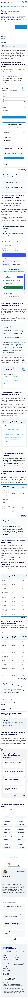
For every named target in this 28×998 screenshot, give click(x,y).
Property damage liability (10, 339)
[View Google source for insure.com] (14, 864)
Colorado (7, 829)
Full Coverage (8, 153)
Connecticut (20, 829)
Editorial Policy (6, 963)
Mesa (15, 376)
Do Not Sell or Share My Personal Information (19, 963)
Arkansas (7, 821)
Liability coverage (8, 148)
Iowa (20, 852)
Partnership (5, 966)
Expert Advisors (6, 961)
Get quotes (14, 158)
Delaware (20, 836)
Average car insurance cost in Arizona (13, 432)
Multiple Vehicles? (16, 264)
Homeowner (17, 261)
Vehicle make (5, 105)
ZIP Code (4, 248)
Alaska (6, 814)
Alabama (20, 814)
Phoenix (6, 380)
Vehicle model (5, 110)
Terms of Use (16, 959)
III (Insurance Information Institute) (17, 342)
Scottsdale (16, 380)
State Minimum (8, 143)
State (3, 99)
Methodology (5, 959)
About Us (5, 957)
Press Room (5, 968)
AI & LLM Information (7, 970)
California (20, 821)
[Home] (1, 6)
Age (15, 248)
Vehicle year (4, 93)
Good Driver (7, 264)
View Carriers (20, 27)
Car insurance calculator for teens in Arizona (14, 434)
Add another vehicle (14, 127)
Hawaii (6, 852)
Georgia (20, 844)
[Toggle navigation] (26, 2)
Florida (6, 844)
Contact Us (5, 964)
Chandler (6, 376)
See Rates (7, 287)
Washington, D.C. (6, 836)
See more (7, 443)
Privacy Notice (17, 957)
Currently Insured (8, 261)
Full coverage (5, 526)
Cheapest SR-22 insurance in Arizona (13, 437)
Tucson (6, 383)
